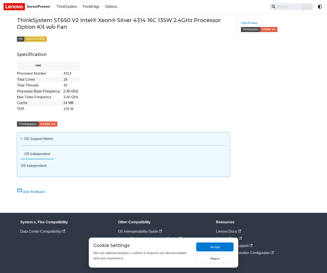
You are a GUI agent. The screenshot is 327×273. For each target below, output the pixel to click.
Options (111, 6)
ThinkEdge (91, 6)
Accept (215, 247)
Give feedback (33, 192)
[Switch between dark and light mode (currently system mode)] (319, 6)
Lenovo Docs (226, 231)
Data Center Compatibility (40, 231)
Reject (214, 258)
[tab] (37, 154)
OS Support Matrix (38, 139)
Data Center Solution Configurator (243, 253)
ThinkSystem (66, 6)
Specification (249, 23)
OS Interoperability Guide (138, 231)
